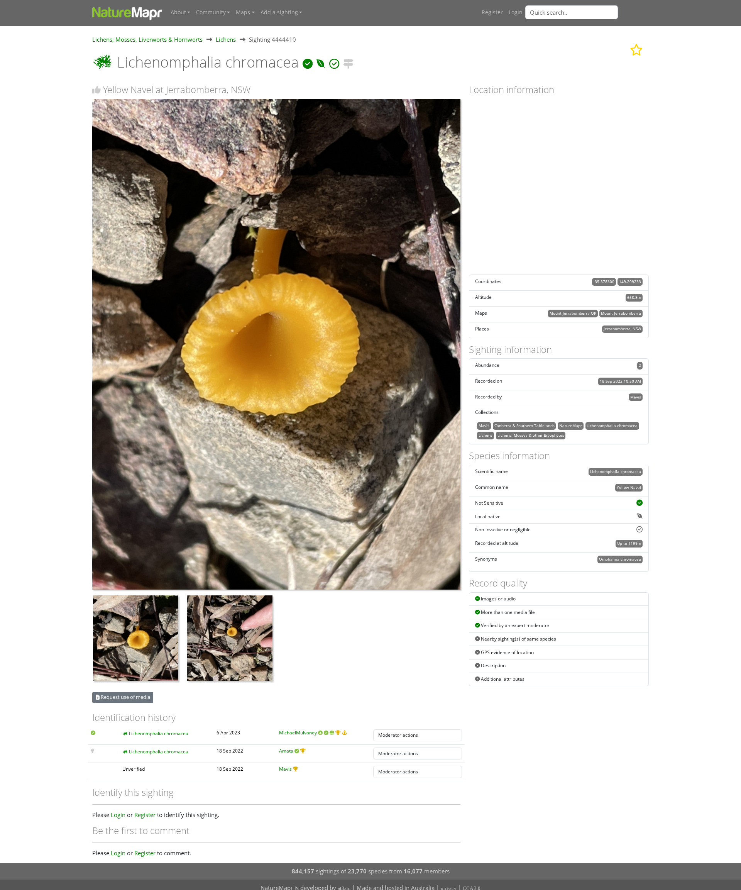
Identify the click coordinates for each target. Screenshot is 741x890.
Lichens (226, 39)
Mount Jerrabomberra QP (573, 313)
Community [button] (211, 12)
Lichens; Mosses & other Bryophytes (530, 435)
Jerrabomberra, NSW (622, 328)
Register (492, 12)
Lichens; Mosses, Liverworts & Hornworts (147, 39)
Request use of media (125, 696)
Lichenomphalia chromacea (158, 733)
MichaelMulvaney (298, 732)
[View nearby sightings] (348, 62)
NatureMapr (570, 425)
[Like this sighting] (96, 89)
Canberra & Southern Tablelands (524, 425)
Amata (286, 751)
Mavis (285, 769)
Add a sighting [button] (279, 12)
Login (516, 12)
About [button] (178, 12)
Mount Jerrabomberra (621, 313)
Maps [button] (243, 12)
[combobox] (587, 12)
